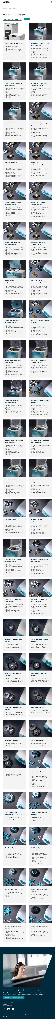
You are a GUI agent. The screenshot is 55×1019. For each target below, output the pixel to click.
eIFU (47, 1014)
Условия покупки (41, 1014)
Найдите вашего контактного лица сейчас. (14, 997)
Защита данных (16, 1014)
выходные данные (7, 1014)
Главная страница (7, 8)
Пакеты (15, 8)
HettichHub (5, 1016)
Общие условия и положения (29, 1014)
